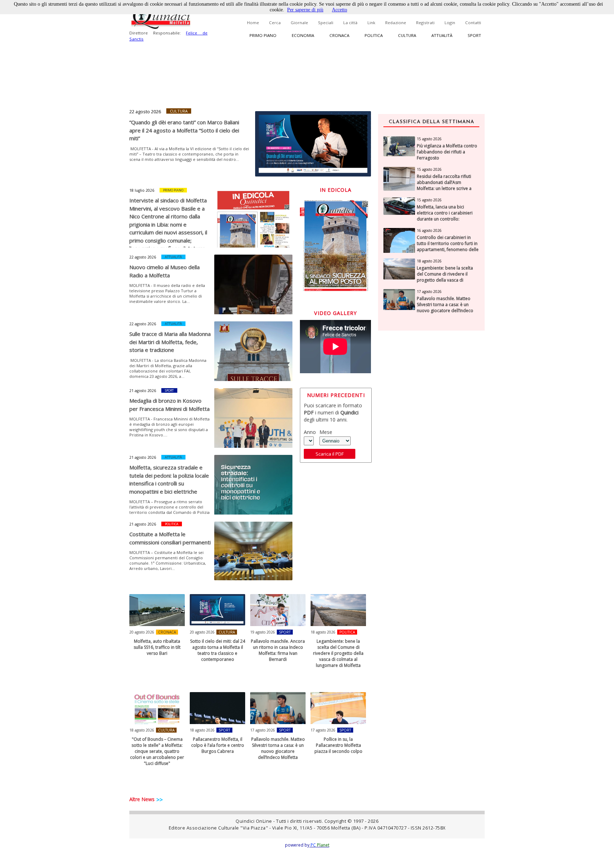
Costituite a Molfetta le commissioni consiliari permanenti (170, 538)
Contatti (473, 22)
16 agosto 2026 (429, 230)
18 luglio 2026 (141, 190)
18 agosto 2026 (323, 632)
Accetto (339, 9)
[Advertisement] (431, 448)
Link (371, 22)
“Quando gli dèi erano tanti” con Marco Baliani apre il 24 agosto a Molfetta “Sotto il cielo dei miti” (184, 130)
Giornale (299, 22)
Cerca (275, 22)
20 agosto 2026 (141, 632)
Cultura (407, 35)
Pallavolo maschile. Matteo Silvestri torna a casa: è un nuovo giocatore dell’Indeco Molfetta (278, 748)
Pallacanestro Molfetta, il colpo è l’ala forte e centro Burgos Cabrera (217, 745)
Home (253, 22)
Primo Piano (173, 190)
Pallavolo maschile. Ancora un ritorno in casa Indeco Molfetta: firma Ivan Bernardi (278, 650)
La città (350, 22)
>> (159, 800)
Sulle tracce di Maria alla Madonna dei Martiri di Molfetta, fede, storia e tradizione (170, 341)
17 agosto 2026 (262, 730)
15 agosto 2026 (429, 138)
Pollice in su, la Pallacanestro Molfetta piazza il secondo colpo (338, 745)
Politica (374, 35)
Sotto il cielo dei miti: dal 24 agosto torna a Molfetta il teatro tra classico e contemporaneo (217, 650)
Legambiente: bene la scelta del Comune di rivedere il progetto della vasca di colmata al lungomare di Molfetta (338, 653)
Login (450, 22)
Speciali (325, 22)
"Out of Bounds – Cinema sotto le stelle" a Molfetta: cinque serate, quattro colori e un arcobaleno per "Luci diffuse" (157, 751)
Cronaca (339, 35)
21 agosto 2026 (142, 390)
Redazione (395, 22)
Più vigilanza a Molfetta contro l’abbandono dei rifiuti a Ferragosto (447, 152)
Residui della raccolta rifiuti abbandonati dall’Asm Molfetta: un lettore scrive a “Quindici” (444, 185)
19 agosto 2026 (262, 632)
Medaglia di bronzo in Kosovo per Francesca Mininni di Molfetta (169, 404)
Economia (303, 35)
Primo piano (262, 35)
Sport (474, 35)
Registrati (425, 22)
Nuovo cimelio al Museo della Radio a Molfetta (164, 271)
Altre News (142, 799)
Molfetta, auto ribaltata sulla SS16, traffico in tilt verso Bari (157, 647)
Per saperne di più (305, 9)
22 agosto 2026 (145, 111)
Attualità (441, 35)
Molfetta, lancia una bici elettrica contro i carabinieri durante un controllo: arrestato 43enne (445, 216)
